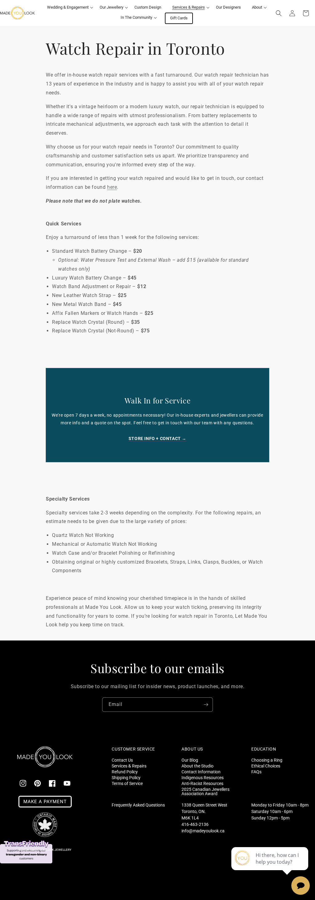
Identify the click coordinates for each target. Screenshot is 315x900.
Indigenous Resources (202, 777)
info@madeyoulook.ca (203, 830)
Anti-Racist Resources (202, 783)
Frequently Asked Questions (138, 805)
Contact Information (201, 771)
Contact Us (122, 760)
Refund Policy (125, 771)
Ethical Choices (265, 765)
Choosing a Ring (266, 760)
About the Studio (197, 765)
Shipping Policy (126, 777)
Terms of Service (127, 783)
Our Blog (189, 760)
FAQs (256, 771)
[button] (67, 7)
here (112, 187)
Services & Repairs (129, 765)
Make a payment (45, 801)
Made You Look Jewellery (50, 849)
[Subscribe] (206, 704)
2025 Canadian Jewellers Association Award (205, 791)
